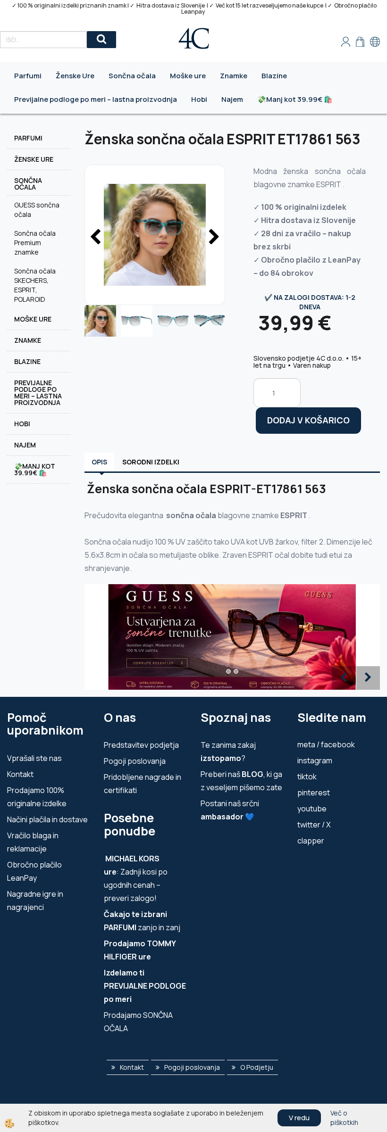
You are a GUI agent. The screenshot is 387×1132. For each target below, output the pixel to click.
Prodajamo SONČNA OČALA (138, 1021)
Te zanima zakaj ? (228, 751)
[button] (213, 237)
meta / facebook (326, 744)
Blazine (274, 76)
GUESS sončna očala (36, 209)
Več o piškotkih (344, 1117)
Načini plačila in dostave (47, 819)
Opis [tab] (99, 461)
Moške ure (188, 76)
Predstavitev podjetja (141, 745)
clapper (310, 840)
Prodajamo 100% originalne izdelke (37, 797)
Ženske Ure (75, 76)
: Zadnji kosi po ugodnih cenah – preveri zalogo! (136, 878)
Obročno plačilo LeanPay (34, 871)
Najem (232, 99)
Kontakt (20, 774)
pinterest (313, 792)
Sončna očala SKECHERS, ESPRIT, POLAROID (35, 285)
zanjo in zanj (142, 921)
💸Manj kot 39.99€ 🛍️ (295, 99)
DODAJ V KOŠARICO (308, 420)
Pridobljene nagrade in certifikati (142, 783)
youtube (312, 808)
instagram (314, 760)
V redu (299, 1118)
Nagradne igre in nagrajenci (35, 900)
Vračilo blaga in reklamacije (33, 842)
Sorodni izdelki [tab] (150, 461)
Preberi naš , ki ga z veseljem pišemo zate (241, 781)
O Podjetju (256, 1067)
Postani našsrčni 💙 (230, 810)
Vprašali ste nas (34, 758)
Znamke (233, 76)
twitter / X (314, 824)
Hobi (199, 99)
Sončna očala (132, 76)
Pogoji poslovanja (135, 761)
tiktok (307, 776)
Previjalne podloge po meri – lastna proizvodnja (95, 99)
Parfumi (28, 76)
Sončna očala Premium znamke (35, 242)
